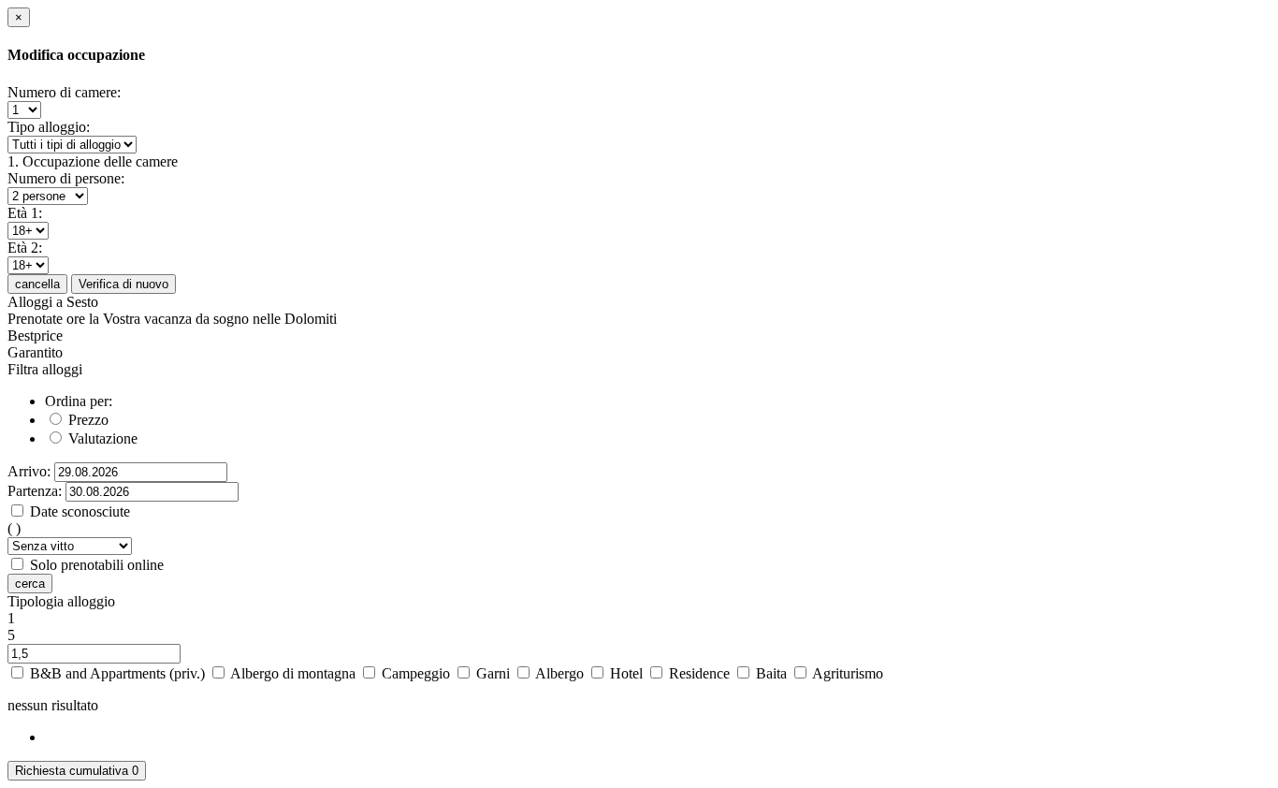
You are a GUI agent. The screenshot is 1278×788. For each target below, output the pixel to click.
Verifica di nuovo (123, 284)
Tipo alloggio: (48, 127)
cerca (30, 583)
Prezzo (87, 420)
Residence (701, 673)
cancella (37, 284)
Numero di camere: (64, 92)
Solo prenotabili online (97, 565)
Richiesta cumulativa (76, 771)
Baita (773, 673)
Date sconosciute (80, 511)
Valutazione (101, 438)
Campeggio (418, 673)
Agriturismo (847, 673)
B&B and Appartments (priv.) (119, 673)
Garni (495, 673)
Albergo (561, 673)
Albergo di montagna (294, 673)
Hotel (628, 673)
